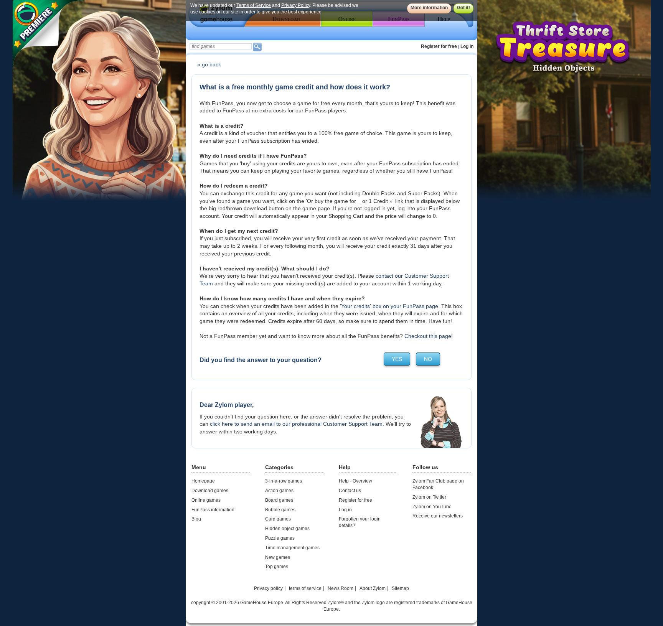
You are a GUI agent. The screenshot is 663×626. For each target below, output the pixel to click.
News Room (340, 588)
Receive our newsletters (437, 516)
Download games (209, 490)
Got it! (463, 7)
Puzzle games (280, 538)
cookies (207, 12)
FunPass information (212, 509)
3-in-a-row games (283, 481)
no (428, 359)
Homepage (203, 481)
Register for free (439, 46)
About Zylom (373, 588)
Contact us (350, 490)
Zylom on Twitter (429, 497)
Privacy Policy (295, 5)
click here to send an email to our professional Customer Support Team (296, 424)
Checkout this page (427, 336)
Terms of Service (253, 5)
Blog (196, 519)
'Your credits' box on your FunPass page (389, 306)
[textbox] (221, 46)
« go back (209, 64)
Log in (466, 46)
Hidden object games (287, 528)
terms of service (305, 588)
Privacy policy (268, 588)
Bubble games (280, 509)
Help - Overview (355, 481)
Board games (279, 500)
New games (277, 557)
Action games (279, 490)
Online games (206, 500)
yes (397, 359)
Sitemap (400, 588)
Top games (276, 566)
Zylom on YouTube (432, 506)
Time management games (292, 547)
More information (429, 7)
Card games (278, 519)
